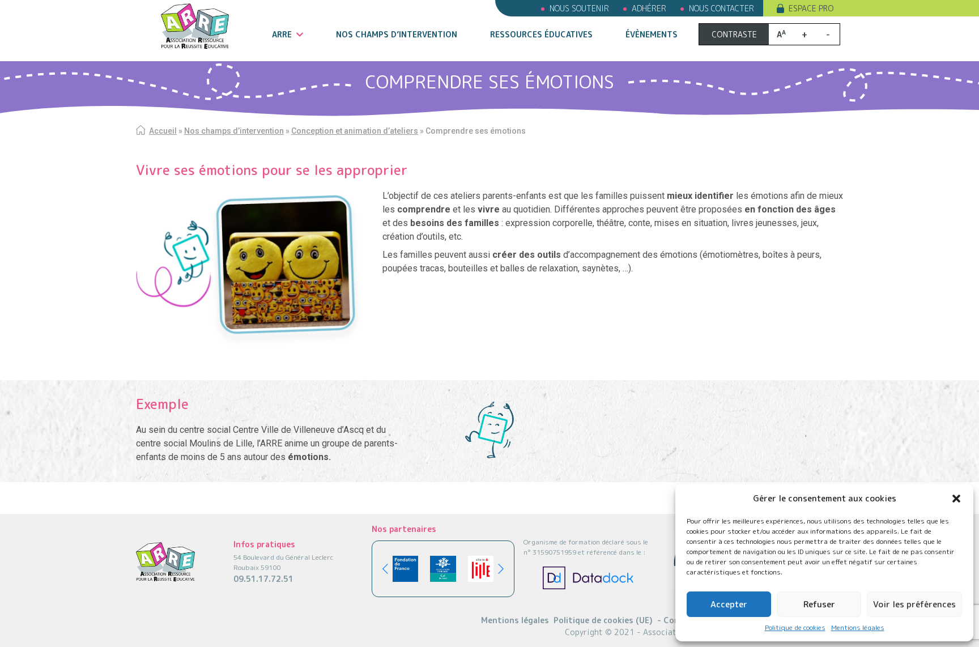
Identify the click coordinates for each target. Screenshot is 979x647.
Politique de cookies (795, 627)
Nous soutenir (579, 8)
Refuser (819, 604)
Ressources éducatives (541, 34)
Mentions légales (857, 627)
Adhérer (649, 8)
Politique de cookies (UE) (603, 620)
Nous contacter (721, 8)
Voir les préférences (914, 604)
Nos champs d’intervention (396, 34)
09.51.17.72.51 (263, 578)
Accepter (728, 604)
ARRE (282, 34)
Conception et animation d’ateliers (354, 130)
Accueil (163, 130)
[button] (956, 498)
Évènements (651, 34)
